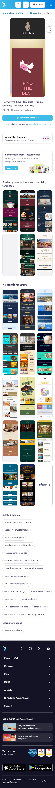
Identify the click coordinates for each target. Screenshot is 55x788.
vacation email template (15, 553)
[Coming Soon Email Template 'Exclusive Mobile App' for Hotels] (45, 397)
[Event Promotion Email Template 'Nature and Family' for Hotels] (27, 397)
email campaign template (16, 606)
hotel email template (14, 537)
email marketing (29, 599)
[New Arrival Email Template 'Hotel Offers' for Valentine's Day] (10, 211)
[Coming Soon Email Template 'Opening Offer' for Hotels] (27, 441)
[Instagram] (30, 648)
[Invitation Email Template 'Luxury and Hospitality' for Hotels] (45, 354)
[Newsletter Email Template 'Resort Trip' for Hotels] (45, 310)
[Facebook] (21, 648)
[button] (49, 22)
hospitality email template (16, 530)
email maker (40, 606)
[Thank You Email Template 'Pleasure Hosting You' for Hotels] (27, 310)
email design (10, 599)
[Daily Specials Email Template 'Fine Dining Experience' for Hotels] (45, 255)
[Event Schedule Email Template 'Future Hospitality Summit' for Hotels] (45, 441)
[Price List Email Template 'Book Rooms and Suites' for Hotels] (27, 354)
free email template (40, 591)
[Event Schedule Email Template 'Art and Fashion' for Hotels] (27, 255)
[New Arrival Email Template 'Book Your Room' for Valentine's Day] (10, 255)
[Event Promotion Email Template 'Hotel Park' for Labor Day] (10, 397)
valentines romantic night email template (23, 568)
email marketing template (16, 583)
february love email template (17, 522)
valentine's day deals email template (21, 560)
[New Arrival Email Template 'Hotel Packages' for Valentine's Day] (27, 211)
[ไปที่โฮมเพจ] (3, 5)
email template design (14, 591)
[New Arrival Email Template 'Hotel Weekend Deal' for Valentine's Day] (45, 211)
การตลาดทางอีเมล (13, 630)
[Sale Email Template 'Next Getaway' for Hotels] (10, 441)
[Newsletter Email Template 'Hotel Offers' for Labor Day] (10, 354)
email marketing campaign (16, 576)
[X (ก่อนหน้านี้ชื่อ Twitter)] (39, 648)
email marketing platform (33, 614)
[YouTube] (48, 648)
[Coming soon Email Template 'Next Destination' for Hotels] (10, 310)
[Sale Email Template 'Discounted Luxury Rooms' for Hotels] (27, 485)
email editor (10, 614)
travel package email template (18, 545)
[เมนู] (50, 4)
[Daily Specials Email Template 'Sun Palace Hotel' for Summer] (10, 485)
